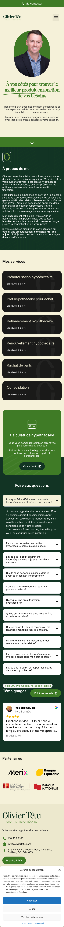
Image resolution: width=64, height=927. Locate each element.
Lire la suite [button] (13, 735)
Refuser (32, 908)
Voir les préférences (32, 917)
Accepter (32, 900)
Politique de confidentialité (33, 923)
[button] (59, 869)
